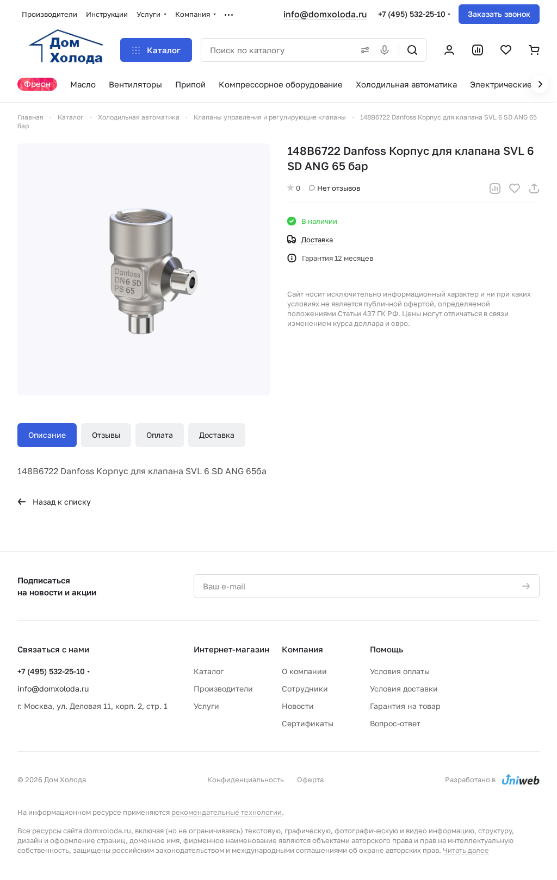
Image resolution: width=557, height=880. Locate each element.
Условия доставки (404, 688)
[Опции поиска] (363, 50)
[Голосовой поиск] (387, 50)
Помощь (386, 649)
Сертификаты (307, 723)
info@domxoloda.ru (325, 14)
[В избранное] (514, 188)
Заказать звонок (499, 13)
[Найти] (412, 50)
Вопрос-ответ (395, 723)
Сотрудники (305, 688)
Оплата (159, 434)
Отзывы (106, 434)
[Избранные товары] (505, 50)
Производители (223, 688)
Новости (298, 706)
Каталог (209, 671)
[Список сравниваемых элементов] (477, 50)
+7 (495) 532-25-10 (411, 13)
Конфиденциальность (245, 779)
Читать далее (466, 850)
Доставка (216, 434)
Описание (47, 434)
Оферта (310, 779)
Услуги (206, 706)
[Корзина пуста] (534, 50)
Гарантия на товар (405, 706)
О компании (304, 671)
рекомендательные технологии (226, 812)
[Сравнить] (495, 188)
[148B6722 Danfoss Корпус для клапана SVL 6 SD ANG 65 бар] (143, 269)
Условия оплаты (400, 671)
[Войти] (449, 50)
